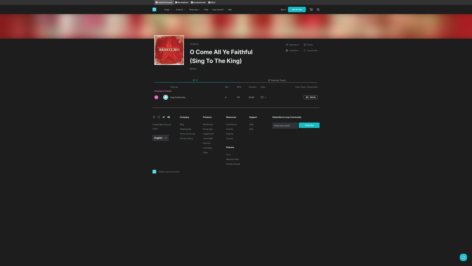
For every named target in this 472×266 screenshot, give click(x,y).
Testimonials (185, 129)
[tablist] (236, 80)
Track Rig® (208, 138)
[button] (157, 97)
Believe (193, 68)
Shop (205, 152)
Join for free (297, 9)
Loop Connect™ (218, 9)
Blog (182, 124)
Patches (206, 143)
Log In (155, 128)
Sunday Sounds (233, 164)
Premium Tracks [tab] (278, 80)
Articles (229, 129)
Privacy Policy (186, 138)
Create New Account (161, 124)
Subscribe (309, 125)
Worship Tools (232, 159)
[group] (311, 97)
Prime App (207, 129)
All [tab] (197, 80)
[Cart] (311, 9)
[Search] (318, 9)
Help (230, 9)
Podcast (229, 134)
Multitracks (208, 124)
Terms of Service (187, 134)
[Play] (156, 97)
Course (229, 138)
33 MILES (194, 44)
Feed (206, 9)
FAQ (251, 129)
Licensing (207, 148)
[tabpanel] (236, 93)
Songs (166, 9)
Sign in (283, 9)
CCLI (228, 154)
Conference (231, 124)
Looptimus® (208, 134)
